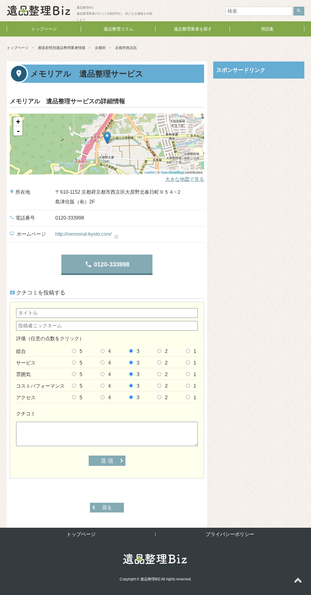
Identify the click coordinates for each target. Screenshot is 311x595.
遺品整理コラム (118, 28)
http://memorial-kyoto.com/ (83, 234)
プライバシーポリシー (230, 534)
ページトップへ (297, 581)
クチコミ (26, 413)
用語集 (267, 28)
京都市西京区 (126, 48)
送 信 (107, 461)
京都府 (100, 48)
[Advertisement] (258, 123)
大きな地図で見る (184, 179)
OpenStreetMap (172, 172)
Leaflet (150, 172)
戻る (107, 507)
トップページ (44, 28)
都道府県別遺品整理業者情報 (61, 48)
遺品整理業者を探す (193, 28)
